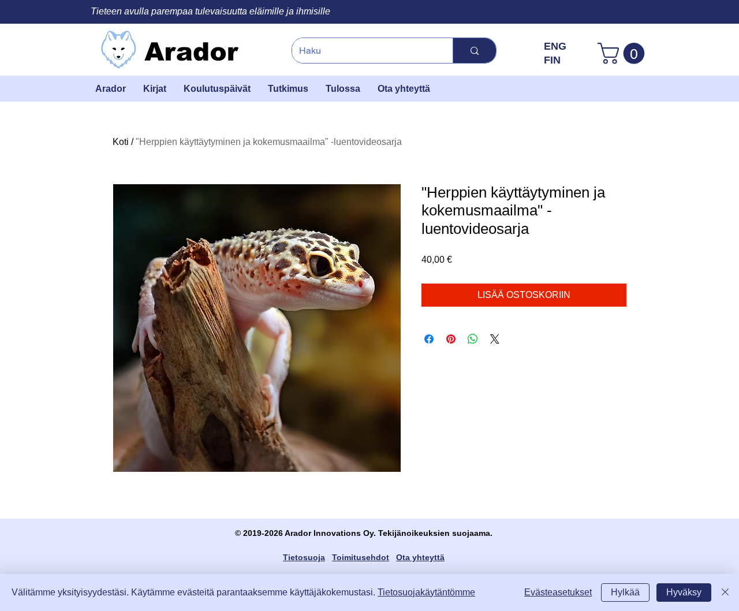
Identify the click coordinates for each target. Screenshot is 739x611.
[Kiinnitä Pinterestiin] (451, 339)
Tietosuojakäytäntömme (426, 592)
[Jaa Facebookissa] (429, 339)
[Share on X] (495, 339)
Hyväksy (683, 592)
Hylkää (625, 592)
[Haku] (474, 50)
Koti (121, 142)
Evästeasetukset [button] (558, 592)
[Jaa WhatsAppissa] (473, 339)
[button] (624, 53)
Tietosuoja (304, 557)
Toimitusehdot (360, 557)
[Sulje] (725, 592)
